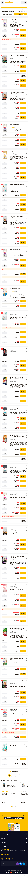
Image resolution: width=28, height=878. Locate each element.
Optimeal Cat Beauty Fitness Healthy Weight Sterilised (17, 745)
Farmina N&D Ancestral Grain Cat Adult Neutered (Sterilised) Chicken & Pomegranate (17, 436)
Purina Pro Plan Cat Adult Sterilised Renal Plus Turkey (17, 56)
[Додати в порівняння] (26, 22)
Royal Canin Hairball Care (15, 466)
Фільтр (21, 14)
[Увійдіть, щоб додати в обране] (26, 20)
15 (18, 775)
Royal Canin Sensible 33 (15, 249)
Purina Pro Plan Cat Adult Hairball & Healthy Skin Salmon (17, 557)
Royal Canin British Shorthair (16, 151)
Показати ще (15, 771)
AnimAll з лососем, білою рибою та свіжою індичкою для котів (12, 785)
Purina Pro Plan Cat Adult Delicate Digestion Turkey (17, 217)
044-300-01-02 (5, 854)
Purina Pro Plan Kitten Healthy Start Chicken (17, 528)
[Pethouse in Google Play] (9, 818)
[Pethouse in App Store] (19, 818)
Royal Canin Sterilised (14, 19)
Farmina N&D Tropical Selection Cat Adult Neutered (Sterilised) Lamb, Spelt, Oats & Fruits (17, 378)
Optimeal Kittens (13, 313)
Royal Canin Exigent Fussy (15, 493)
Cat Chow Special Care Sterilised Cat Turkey (17, 659)
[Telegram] (23, 863)
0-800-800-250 (5, 849)
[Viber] (17, 863)
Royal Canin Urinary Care (15, 408)
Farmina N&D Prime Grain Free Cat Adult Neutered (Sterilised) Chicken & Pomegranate (17, 630)
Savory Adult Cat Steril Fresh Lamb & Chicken (17, 349)
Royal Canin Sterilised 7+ (15, 124)
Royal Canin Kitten (13, 584)
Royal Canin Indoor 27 (14, 709)
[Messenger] (20, 863)
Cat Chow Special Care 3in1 (15, 288)
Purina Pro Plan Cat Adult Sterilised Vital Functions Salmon (17, 93)
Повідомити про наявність (23, 76)
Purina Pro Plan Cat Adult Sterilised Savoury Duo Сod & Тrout (17, 681)
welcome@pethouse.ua (7, 858)
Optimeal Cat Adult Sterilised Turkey (17, 184)
